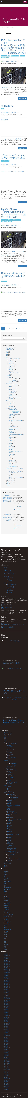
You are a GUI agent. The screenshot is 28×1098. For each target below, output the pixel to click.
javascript (7, 887)
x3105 (6, 905)
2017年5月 (7, 994)
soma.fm (6, 898)
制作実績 (9, 592)
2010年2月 (7, 1075)
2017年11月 (7, 986)
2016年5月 (7, 1008)
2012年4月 (7, 1055)
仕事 (5, 927)
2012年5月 (7, 1054)
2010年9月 (7, 1071)
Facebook (18, 506)
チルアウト (7, 912)
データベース (12, 391)
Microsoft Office (13, 409)
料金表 (9, 589)
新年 (5, 938)
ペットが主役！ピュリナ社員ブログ (11, 139)
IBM (5, 885)
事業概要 (9, 580)
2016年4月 (7, 1009)
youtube (6, 907)
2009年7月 (7, 1084)
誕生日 (5, 946)
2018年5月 (7, 977)
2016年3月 (7, 1011)
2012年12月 (7, 1048)
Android (11, 401)
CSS (10, 423)
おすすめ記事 (9, 349)
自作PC (6, 944)
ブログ (7, 27)
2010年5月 (7, 1074)
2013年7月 (7, 1040)
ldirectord (11, 441)
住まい (10, 366)
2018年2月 (7, 981)
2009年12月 (7, 1078)
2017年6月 (7, 992)
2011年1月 (6, 1068)
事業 (5, 926)
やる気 (6, 909)
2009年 (13, 27)
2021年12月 (7, 955)
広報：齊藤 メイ (15, 61)
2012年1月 (7, 1060)
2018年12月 (7, 969)
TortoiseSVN (12, 462)
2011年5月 (6, 1064)
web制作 (8, 375)
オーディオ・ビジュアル (15, 471)
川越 (7, 352)
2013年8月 (7, 1038)
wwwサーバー (12, 388)
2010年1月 (7, 1077)
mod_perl (11, 448)
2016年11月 (7, 998)
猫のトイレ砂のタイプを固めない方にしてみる (13, 276)
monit (10, 449)
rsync (10, 458)
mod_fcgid (11, 446)
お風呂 (10, 360)
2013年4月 (7, 1043)
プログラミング (13, 381)
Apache (11, 421)
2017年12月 (7, 984)
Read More (22, 98)
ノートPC (6, 917)
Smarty (10, 417)
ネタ (7, 355)
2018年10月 (7, 972)
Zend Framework (13, 465)
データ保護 (11, 392)
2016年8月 (7, 1003)
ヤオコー (6, 922)
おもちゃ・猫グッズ (14, 358)
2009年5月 (7, 1088)
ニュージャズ (8, 916)
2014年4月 (7, 1031)
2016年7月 (7, 1004)
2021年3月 (7, 957)
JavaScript (11, 437)
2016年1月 (7, 1014)
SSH (10, 386)
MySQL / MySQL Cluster (15, 451)
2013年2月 (7, 1044)
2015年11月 (7, 1017)
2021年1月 (7, 960)
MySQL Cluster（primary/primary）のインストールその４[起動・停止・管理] (13, 213)
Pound (10, 455)
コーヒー (6, 911)
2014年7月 (7, 1028)
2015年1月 (7, 1021)
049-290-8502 (7, 604)
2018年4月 (7, 978)
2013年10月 (7, 1035)
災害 (5, 939)
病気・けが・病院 (13, 372)
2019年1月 (7, 967)
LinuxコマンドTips (13, 385)
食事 (10, 374)
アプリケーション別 (11, 408)
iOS (10, 403)
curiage (6, 878)
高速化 (5, 949)
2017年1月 (7, 995)
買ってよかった (9, 348)
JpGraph (11, 438)
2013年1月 (7, 1046)
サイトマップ (7, 572)
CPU (5, 876)
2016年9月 (7, 1001)
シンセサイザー (13, 472)
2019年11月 (7, 966)
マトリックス (7, 920)
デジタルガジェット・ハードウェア (14, 468)
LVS (10, 445)
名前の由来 (7, 106)
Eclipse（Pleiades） (14, 428)
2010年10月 (7, 1069)
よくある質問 (10, 587)
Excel (5, 883)
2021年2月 (7, 958)
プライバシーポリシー (9, 573)
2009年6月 (7, 1086)
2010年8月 (7, 1072)
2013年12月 (7, 1034)
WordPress (15, 380)
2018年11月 (7, 971)
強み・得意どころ (11, 584)
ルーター (11, 478)
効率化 (5, 932)
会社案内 (6, 576)
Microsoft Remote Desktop (15, 420)
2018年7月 (7, 974)
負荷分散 (11, 398)
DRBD (10, 425)
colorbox (6, 874)
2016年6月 (7, 1006)
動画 (5, 934)
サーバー (8, 383)
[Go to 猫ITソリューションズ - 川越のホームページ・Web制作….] (2, 27)
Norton (10, 418)
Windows (11, 406)
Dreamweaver (12, 426)
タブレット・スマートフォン (16, 477)
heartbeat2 (11, 432)
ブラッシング (12, 365)
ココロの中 (11, 361)
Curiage (8, 485)
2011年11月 (7, 1063)
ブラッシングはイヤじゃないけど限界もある (13, 156)
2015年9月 (7, 1018)
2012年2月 (7, 1058)
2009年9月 (7, 1081)
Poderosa (11, 454)
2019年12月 (7, 964)
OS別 (7, 400)
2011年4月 (6, 1066)
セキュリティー (9, 480)
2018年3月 (7, 980)
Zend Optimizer (13, 466)
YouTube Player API (14, 414)
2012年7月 (7, 1051)
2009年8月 (7, 1083)
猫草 (10, 371)
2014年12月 (7, 1023)
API (5, 873)
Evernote (11, 429)
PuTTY (10, 457)
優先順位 (6, 931)
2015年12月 (7, 1015)
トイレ (10, 363)
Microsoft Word (16, 412)
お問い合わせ (7, 570)
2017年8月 (7, 989)
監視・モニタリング (14, 397)
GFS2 (10, 431)
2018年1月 (7, 983)
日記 (7, 354)
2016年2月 (7, 1012)
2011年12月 (7, 1061)
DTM (7, 483)
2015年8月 (7, 1020)
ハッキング (6, 919)
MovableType (15, 378)
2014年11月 (7, 1024)
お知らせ (8, 351)
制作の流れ (10, 590)
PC (9, 474)
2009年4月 (7, 1089)
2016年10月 (7, 1000)
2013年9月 (7, 1037)
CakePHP (11, 415)
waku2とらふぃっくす (8, 87)
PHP (10, 452)
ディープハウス (8, 914)
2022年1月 (7, 954)
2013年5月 (7, 1041)
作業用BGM (7, 929)
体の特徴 (11, 368)
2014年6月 (7, 1029)
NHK (5, 893)
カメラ (10, 475)
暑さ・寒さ (11, 369)
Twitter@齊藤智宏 (8, 627)
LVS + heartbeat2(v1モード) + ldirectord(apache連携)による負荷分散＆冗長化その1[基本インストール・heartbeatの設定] (13, 46)
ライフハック (9, 482)
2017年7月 (7, 991)
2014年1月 (7, 1032)
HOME (6, 567)
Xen (10, 463)
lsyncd (10, 443)
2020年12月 (7, 961)
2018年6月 (7, 975)
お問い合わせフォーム (9, 607)
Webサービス (7, 902)
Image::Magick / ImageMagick (16, 434)
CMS (10, 377)
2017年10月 (7, 987)
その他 (10, 389)
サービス (6, 583)
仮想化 (10, 395)
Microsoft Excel (16, 411)
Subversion (11, 460)
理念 (8, 579)
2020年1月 (7, 963)
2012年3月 (7, 1057)
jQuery (10, 440)
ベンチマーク (12, 394)
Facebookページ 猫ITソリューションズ (14, 624)
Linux (10, 405)
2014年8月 (7, 1026)
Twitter (18, 509)
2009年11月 (7, 1080)
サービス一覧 (10, 586)
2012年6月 (7, 1052)
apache (6, 871)
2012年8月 (7, 1049)
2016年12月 (7, 997)
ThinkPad (6, 900)
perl (5, 894)
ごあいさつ (10, 577)
